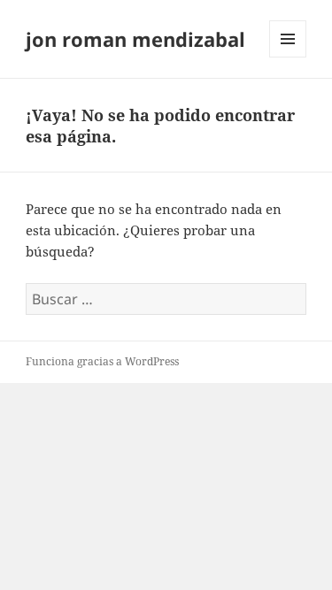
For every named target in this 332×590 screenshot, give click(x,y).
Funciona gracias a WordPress (102, 361)
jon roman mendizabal (135, 39)
